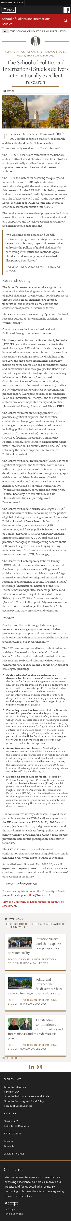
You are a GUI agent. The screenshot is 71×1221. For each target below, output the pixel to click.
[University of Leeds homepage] (67, 9)
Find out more (14, 1213)
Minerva (8, 1141)
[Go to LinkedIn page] (31, 1067)
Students (9, 1146)
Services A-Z (11, 1121)
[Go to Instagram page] (39, 1067)
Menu (10, 10)
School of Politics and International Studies (33, 961)
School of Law (11, 1092)
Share (10, 90)
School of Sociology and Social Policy (24, 1101)
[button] (65, 21)
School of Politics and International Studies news (35, 53)
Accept (11, 1203)
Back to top (10, 1058)
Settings (10, 1209)
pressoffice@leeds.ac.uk (36, 895)
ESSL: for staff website (16, 1126)
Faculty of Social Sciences (18, 1106)
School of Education (15, 1087)
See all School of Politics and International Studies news (34, 925)
